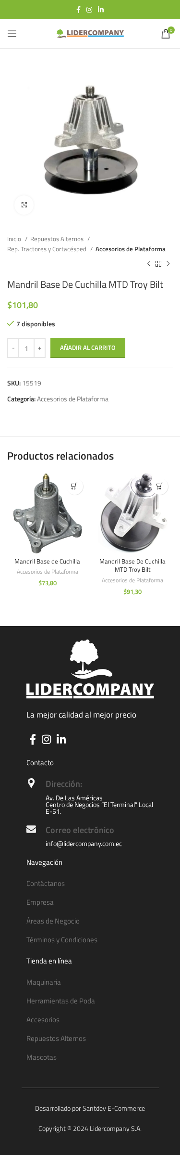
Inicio (15, 239)
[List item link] (90, 883)
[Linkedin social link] (101, 9)
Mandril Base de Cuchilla (47, 561)
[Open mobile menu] (12, 33)
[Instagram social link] (89, 9)
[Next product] (168, 264)
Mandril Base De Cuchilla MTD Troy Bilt (132, 566)
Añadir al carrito (88, 347)
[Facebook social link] (78, 9)
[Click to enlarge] (24, 205)
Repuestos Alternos (57, 239)
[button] (74, 486)
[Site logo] (90, 33)
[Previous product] (149, 264)
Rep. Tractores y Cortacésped (47, 249)
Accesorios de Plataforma (131, 249)
